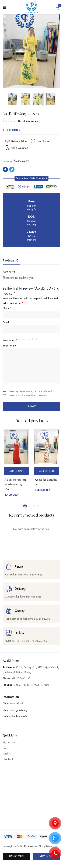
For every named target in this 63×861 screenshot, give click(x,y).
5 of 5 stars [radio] (37, 340)
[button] (31, 178)
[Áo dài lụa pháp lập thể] (46, 447)
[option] (12, 99)
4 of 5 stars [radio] (33, 340)
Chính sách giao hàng (15, 710)
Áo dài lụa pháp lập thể (46, 482)
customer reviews (28, 121)
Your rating (10, 340)
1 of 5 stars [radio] (21, 340)
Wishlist (7, 753)
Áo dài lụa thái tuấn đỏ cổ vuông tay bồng (16, 484)
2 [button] (29, 506)
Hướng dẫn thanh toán (15, 716)
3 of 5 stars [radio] (29, 340)
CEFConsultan (30, 846)
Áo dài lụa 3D (21, 161)
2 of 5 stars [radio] (25, 340)
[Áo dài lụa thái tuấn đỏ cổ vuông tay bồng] (16, 447)
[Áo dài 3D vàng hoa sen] (5, 169)
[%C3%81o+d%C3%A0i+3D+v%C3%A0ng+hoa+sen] (12, 169)
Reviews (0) (11, 260)
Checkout (8, 759)
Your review (10, 345)
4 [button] (38, 506)
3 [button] (34, 506)
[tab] (12, 261)
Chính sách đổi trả (13, 703)
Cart (5, 748)
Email (6, 322)
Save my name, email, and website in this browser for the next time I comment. (31, 393)
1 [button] (25, 506)
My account (9, 742)
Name (7, 308)
